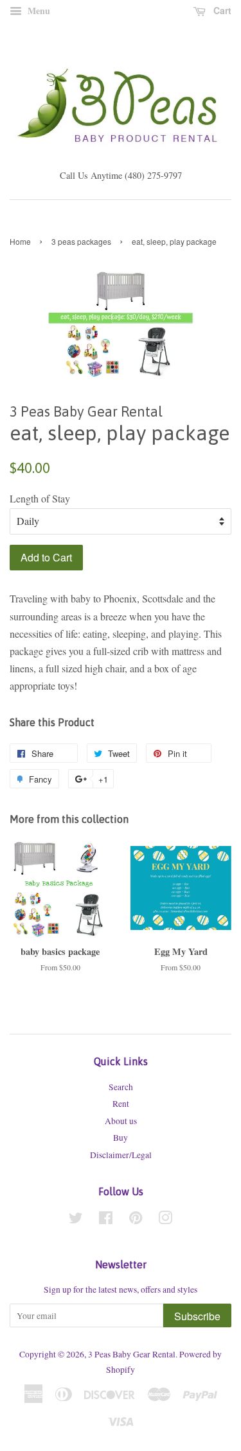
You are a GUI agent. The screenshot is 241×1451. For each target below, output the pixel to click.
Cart (221, 10)
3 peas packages (81, 241)
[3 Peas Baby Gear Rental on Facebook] (105, 1220)
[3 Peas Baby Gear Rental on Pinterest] (136, 1220)
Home (20, 241)
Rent (120, 1103)
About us (121, 1121)
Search (121, 1087)
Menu (37, 10)
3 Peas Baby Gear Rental (131, 1354)
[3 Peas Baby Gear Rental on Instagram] (165, 1220)
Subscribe (197, 1316)
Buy (120, 1137)
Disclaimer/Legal (121, 1155)
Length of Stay (40, 498)
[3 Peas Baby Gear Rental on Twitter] (76, 1220)
